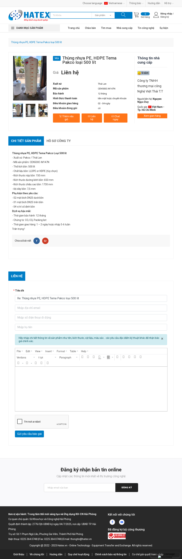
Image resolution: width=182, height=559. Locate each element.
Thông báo (135, 3)
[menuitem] (19, 351)
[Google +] (45, 241)
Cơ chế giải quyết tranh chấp (147, 554)
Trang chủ (74, 28)
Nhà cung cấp (124, 28)
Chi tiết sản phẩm (26, 141)
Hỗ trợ (167, 3)
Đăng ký (127, 487)
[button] (25, 357)
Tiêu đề (19, 290)
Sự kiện (164, 28)
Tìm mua (106, 28)
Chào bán (90, 28)
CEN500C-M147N (106, 88)
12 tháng (102, 93)
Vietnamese (115, 3)
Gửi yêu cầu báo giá (29, 434)
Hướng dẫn (154, 3)
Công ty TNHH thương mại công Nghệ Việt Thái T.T (150, 86)
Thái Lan (102, 83)
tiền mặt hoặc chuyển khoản (112, 98)
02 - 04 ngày (104, 103)
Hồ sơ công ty (59, 141)
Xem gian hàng (152, 115)
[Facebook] (36, 241)
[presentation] (20, 351)
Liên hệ (93, 118)
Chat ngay (116, 118)
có (99, 108)
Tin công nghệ (146, 28)
